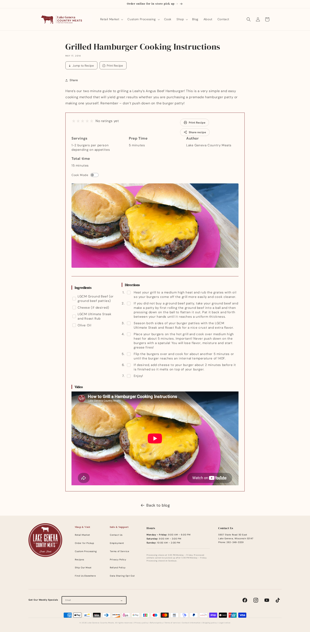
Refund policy (156, 623)
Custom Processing (86, 551)
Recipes (79, 559)
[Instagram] (256, 600)
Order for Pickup (84, 543)
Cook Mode (79, 175)
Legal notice (224, 623)
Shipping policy (209, 623)
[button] (111, 19)
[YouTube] (267, 600)
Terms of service (172, 623)
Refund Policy (118, 567)
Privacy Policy (118, 559)
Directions (132, 284)
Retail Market (82, 535)
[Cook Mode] (94, 175)
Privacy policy (141, 623)
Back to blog (158, 505)
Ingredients (83, 287)
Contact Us (116, 535)
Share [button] (74, 80)
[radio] (73, 121)
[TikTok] (278, 600)
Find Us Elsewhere (85, 575)
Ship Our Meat (83, 567)
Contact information (191, 623)
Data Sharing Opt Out (122, 575)
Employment (117, 543)
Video (79, 387)
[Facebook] (245, 600)
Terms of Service (119, 551)
